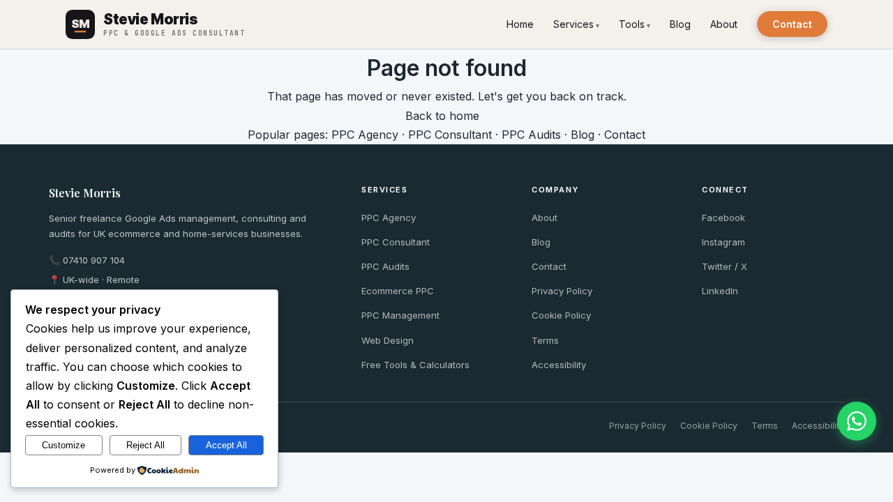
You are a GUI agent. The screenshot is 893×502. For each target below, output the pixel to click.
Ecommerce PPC (397, 290)
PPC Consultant (450, 135)
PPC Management (400, 315)
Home (520, 24)
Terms (545, 340)
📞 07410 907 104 (87, 260)
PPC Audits (531, 135)
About (723, 24)
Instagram (723, 242)
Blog (680, 24)
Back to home (442, 116)
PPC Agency (364, 135)
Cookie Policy (561, 315)
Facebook (723, 217)
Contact (792, 24)
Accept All (226, 445)
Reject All (145, 445)
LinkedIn (720, 290)
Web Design (387, 340)
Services (573, 24)
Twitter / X (724, 266)
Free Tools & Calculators (415, 364)
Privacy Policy (562, 290)
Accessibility (559, 364)
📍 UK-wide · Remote (94, 279)
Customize (63, 445)
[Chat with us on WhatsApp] (856, 421)
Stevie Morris (85, 192)
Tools (632, 24)
